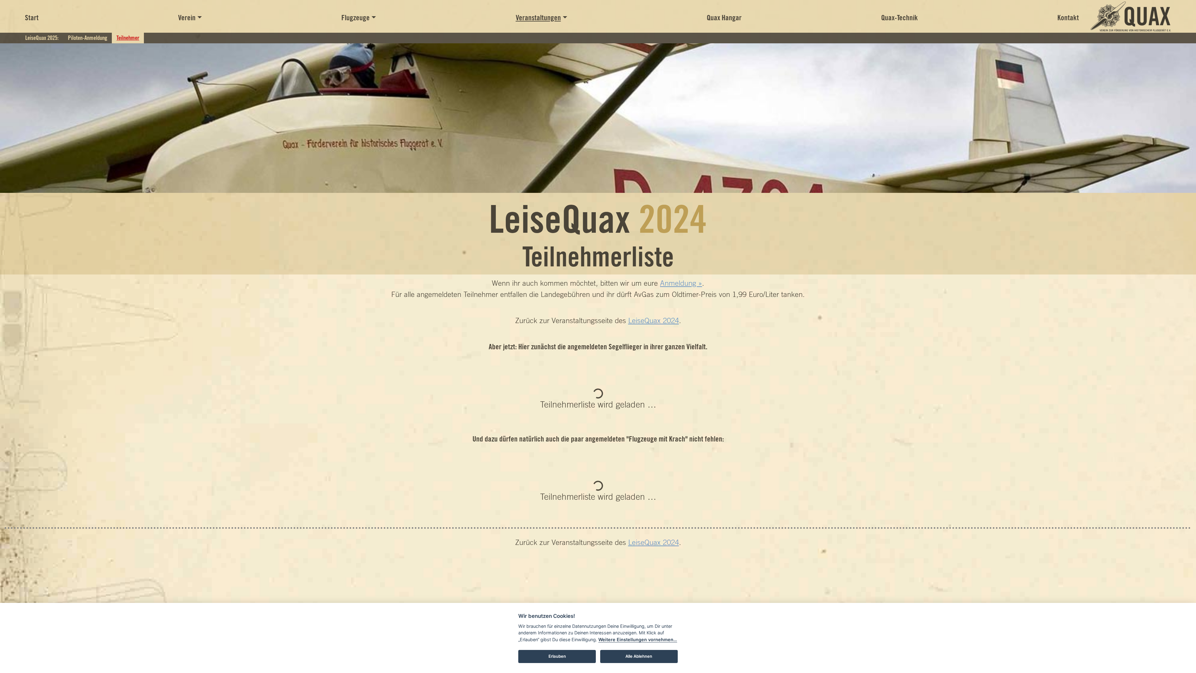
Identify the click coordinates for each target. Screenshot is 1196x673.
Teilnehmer (127, 37)
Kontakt (1068, 17)
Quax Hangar (724, 17)
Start (32, 17)
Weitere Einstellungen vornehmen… (637, 639)
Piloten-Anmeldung (87, 37)
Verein (187, 17)
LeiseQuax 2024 (653, 320)
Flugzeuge (355, 17)
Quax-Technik (899, 17)
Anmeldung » (681, 283)
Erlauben (557, 656)
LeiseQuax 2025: (42, 37)
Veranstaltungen (538, 17)
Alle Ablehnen (638, 656)
